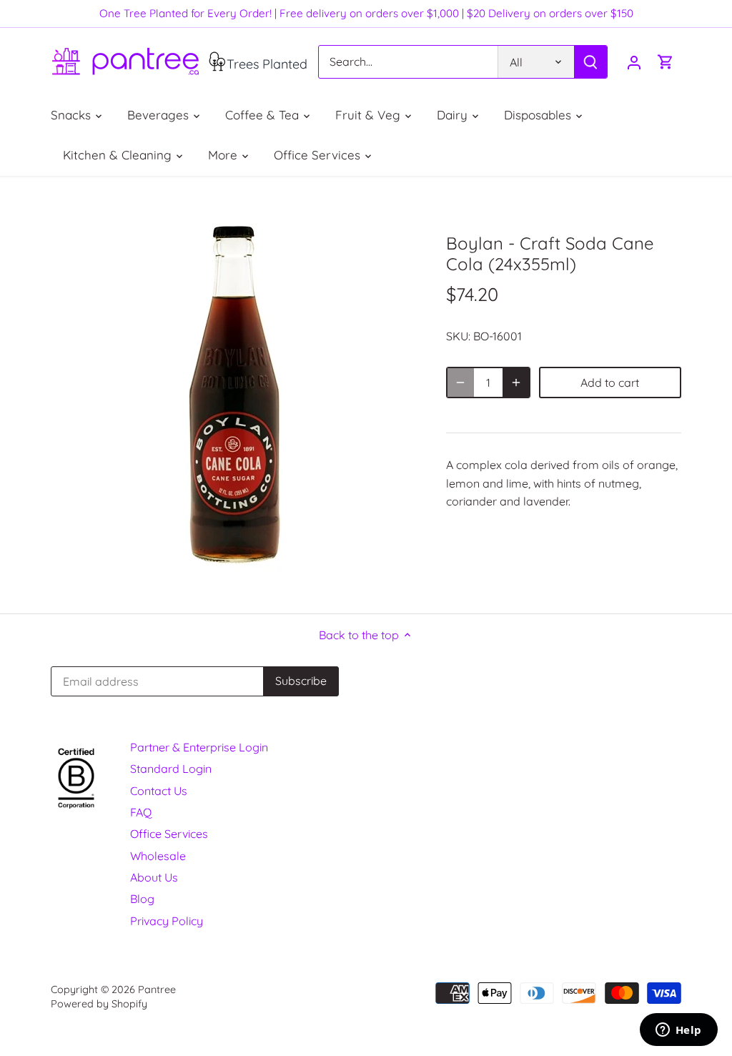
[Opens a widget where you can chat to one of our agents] (678, 1031)
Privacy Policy (166, 921)
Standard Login (171, 768)
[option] (231, 394)
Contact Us (158, 791)
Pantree (157, 989)
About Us (154, 877)
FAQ (141, 812)
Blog (142, 899)
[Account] (634, 62)
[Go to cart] (665, 62)
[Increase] (516, 382)
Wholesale (158, 856)
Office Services (169, 833)
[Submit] (590, 62)
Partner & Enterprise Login (199, 747)
